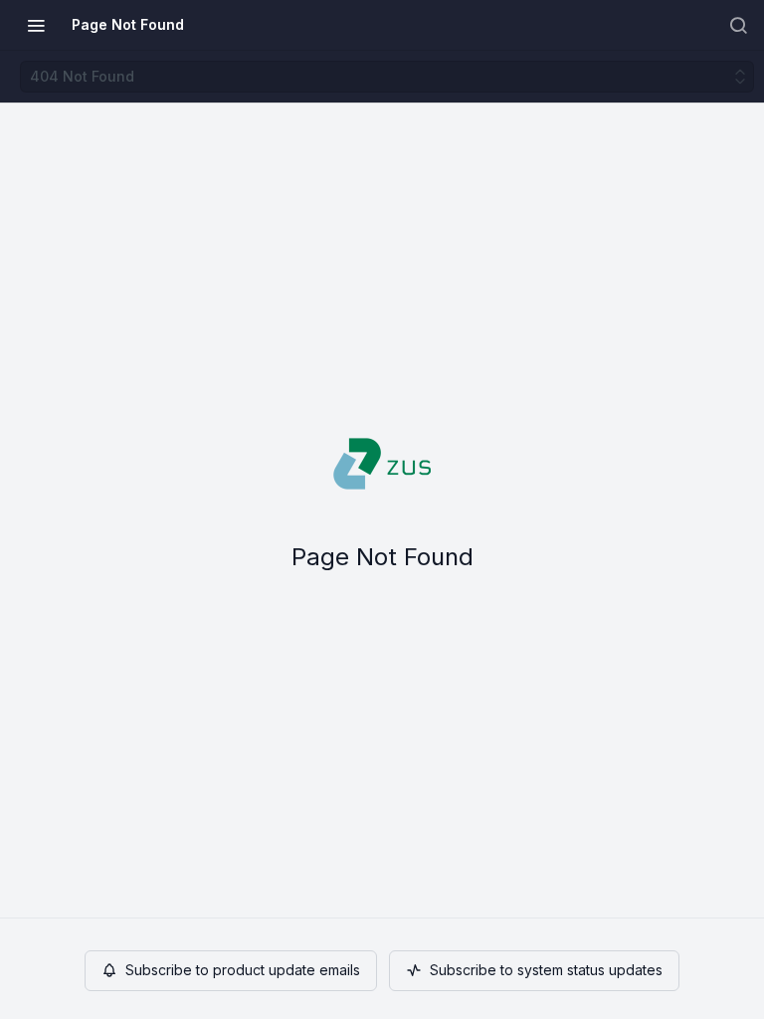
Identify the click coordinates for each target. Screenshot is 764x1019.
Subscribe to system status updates (546, 969)
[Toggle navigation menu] (36, 25)
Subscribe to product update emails (242, 969)
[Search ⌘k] (738, 25)
